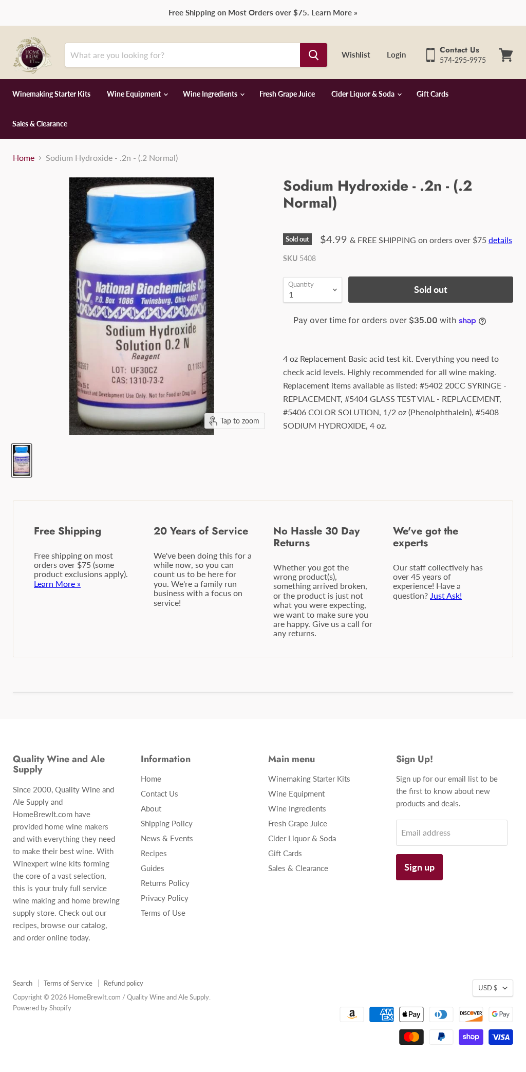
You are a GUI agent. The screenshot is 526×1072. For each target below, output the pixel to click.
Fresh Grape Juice (287, 93)
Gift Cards (432, 93)
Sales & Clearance (39, 123)
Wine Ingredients (211, 93)
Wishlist (356, 54)
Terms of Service (68, 983)
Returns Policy (165, 883)
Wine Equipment (134, 93)
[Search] (313, 55)
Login (396, 54)
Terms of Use (163, 912)
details (500, 240)
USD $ (488, 988)
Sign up (419, 867)
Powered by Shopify (42, 1008)
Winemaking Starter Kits (51, 93)
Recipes (154, 853)
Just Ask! (446, 595)
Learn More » (57, 583)
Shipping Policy (167, 823)
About (151, 808)
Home (23, 157)
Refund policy (123, 983)
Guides (152, 868)
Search (22, 983)
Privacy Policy (165, 897)
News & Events (167, 838)
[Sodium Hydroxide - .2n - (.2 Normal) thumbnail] (21, 460)
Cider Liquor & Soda (363, 93)
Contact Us (159, 793)
